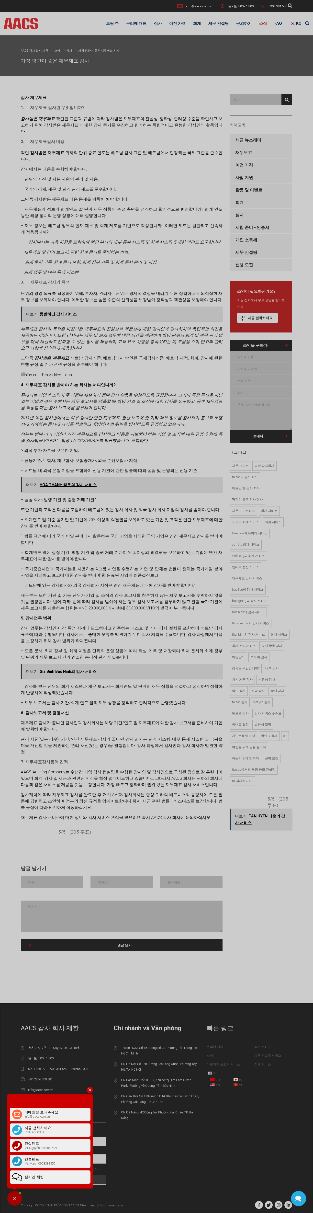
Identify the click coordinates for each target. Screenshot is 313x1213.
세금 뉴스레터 (248, 139)
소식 (263, 23)
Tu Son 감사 (239, 702)
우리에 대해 (136, 23)
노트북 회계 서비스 (245, 522)
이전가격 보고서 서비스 (223, 1064)
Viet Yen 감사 (261, 702)
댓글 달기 (124, 945)
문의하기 (244, 23)
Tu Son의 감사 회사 (245, 477)
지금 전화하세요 (260, 318)
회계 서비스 (269, 511)
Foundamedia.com (112, 1205)
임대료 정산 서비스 (245, 567)
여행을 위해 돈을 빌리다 (249, 747)
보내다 (258, 436)
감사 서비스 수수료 (268, 713)
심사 (158, 23)
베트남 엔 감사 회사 (246, 488)
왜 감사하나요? (242, 781)
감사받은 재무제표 (51, 199)
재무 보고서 (240, 466)
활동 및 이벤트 (248, 189)
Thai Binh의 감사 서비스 (248, 634)
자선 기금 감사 (242, 679)
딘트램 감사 (240, 713)
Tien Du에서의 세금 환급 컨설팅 (253, 769)
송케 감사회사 (264, 466)
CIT (285, 736)
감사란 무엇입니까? (245, 668)
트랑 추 (112, 23)
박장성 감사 (266, 679)
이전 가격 (177, 23)
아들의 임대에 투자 (245, 758)
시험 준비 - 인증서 (252, 227)
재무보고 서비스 (243, 511)
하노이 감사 (259, 657)
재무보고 (243, 152)
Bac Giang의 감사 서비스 (249, 601)
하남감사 (238, 657)
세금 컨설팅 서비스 (267, 1055)
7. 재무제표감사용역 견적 (44, 761)
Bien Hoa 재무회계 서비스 (250, 533)
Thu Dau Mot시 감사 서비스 (250, 623)
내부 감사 (272, 668)
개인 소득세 (246, 239)
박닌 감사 (239, 691)
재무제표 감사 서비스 (247, 578)
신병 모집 (244, 264)
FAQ (278, 23)
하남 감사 (258, 691)
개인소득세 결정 (243, 736)
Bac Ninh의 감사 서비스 (248, 612)
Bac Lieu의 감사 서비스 (247, 589)
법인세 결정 (263, 724)
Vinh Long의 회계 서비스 (248, 556)
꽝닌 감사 (277, 691)
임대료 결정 (240, 724)
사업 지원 (244, 177)
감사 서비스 (262, 1047)
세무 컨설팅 (218, 23)
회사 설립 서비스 (244, 646)
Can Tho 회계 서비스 (245, 544)
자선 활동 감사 (272, 646)
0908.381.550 (277, 6)
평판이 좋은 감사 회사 (247, 499)
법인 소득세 (269, 736)
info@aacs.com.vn (199, 6)
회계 (197, 23)
